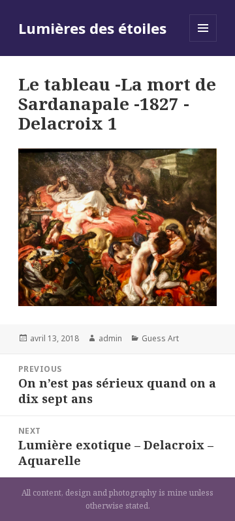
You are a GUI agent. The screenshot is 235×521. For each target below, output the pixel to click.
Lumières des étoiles (92, 28)
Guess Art (160, 338)
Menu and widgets (203, 41)
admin (110, 338)
